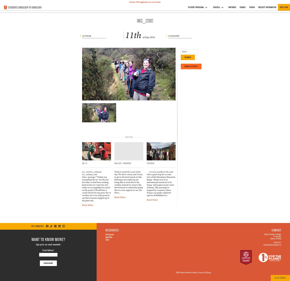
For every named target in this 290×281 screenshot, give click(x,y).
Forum (252, 7)
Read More (87, 205)
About (107, 240)
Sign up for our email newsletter (48, 244)
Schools (217, 7)
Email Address (48, 250)
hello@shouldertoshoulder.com (272, 245)
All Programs (109, 234)
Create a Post (191, 66)
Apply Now (284, 7)
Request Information (267, 7)
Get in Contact (280, 277)
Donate (243, 7)
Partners (232, 7)
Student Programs (196, 7)
